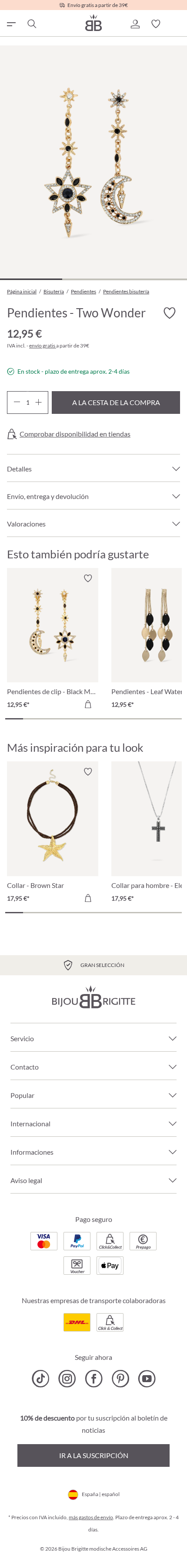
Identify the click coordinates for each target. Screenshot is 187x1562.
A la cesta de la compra (116, 402)
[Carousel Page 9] (155, 718)
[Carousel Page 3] (49, 718)
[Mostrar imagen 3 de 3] (155, 279)
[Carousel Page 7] (120, 718)
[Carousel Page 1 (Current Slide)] (14, 718)
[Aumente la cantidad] (38, 402)
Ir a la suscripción (93, 1455)
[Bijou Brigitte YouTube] (147, 1378)
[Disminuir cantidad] (17, 402)
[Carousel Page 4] (67, 718)
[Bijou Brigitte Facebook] (94, 1378)
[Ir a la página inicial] (93, 22)
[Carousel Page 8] (138, 718)
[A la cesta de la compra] (87, 704)
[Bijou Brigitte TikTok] (40, 1378)
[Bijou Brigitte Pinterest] (120, 1378)
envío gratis (42, 345)
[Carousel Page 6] (102, 718)
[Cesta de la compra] (176, 24)
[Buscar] (31, 24)
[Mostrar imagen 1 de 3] (31, 279)
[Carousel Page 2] (32, 718)
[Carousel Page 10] (173, 718)
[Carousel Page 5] (85, 718)
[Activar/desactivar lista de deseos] (169, 313)
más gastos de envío (91, 1517)
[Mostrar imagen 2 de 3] (93, 279)
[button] (134, 24)
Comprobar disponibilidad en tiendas (75, 434)
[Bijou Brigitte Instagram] (67, 1378)
